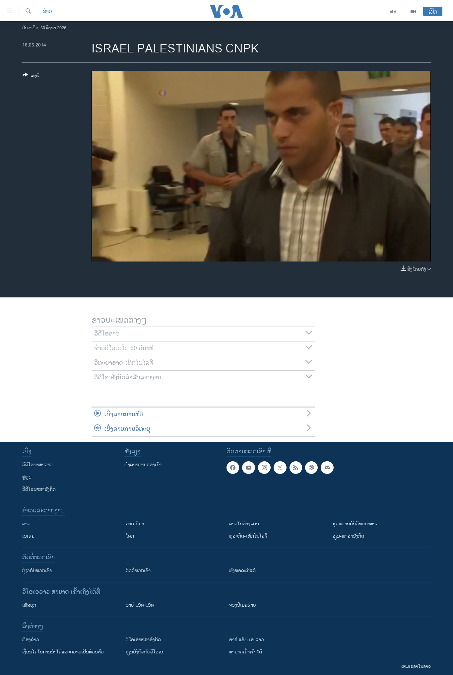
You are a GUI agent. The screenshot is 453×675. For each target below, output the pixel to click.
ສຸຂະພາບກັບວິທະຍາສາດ (355, 523)
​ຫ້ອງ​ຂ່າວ (30, 639)
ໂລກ (130, 536)
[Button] (31, 77)
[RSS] (296, 467)
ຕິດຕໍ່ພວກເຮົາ (138, 570)
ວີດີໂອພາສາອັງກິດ (39, 489)
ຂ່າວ (47, 12)
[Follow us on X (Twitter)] (280, 467)
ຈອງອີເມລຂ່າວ (242, 605)
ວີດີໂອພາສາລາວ (37, 464)
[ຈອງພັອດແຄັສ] (327, 467)
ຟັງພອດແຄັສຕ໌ (242, 570)
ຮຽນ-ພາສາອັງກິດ (348, 536)
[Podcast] (311, 467)
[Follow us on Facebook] (233, 467)
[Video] (413, 12)
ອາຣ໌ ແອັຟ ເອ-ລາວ (246, 639)
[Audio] (393, 12)
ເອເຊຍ (28, 536)
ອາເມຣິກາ (135, 523)
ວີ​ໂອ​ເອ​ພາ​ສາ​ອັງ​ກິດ (143, 639)
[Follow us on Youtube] (248, 467)
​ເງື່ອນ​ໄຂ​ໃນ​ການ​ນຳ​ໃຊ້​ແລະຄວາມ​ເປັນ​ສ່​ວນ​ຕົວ (63, 651)
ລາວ (26, 523)
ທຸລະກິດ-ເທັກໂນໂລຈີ (248, 536)
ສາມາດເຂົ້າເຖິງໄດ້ (245, 651)
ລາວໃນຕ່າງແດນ (244, 523)
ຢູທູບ (27, 477)
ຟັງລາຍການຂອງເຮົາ (143, 464)
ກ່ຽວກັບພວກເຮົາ (37, 570)
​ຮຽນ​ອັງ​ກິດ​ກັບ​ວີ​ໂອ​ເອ (144, 651)
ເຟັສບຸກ (29, 605)
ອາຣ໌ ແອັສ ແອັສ (140, 605)
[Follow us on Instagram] (264, 467)
